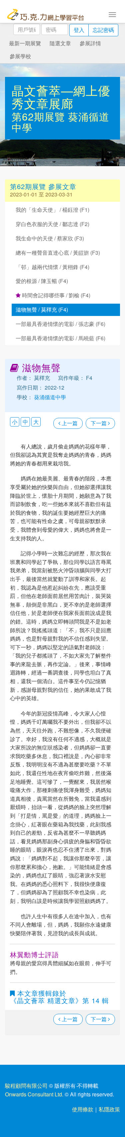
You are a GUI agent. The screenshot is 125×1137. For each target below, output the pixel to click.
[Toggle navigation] (112, 14)
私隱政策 (109, 1109)
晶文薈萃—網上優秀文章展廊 (61, 97)
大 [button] (36, 422)
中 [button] (25, 422)
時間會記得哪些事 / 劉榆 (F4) (55, 295)
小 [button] (14, 422)
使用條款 (82, 1109)
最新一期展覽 (25, 43)
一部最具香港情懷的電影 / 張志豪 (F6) (60, 324)
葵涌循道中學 (49, 397)
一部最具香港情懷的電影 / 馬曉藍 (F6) (60, 338)
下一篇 (99, 423)
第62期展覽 (40, 116)
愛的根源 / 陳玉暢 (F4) (42, 281)
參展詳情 (90, 43)
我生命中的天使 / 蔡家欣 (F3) (50, 238)
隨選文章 (60, 43)
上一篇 (69, 423)
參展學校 (20, 56)
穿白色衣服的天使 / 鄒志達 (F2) (52, 224)
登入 (79, 30)
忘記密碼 (103, 30)
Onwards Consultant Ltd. (34, 1094)
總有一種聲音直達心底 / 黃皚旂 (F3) (58, 252)
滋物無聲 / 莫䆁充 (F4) (42, 309)
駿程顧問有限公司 (26, 1085)
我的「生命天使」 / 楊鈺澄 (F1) (52, 209)
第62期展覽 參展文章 (43, 186)
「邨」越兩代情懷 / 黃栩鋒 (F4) (52, 267)
